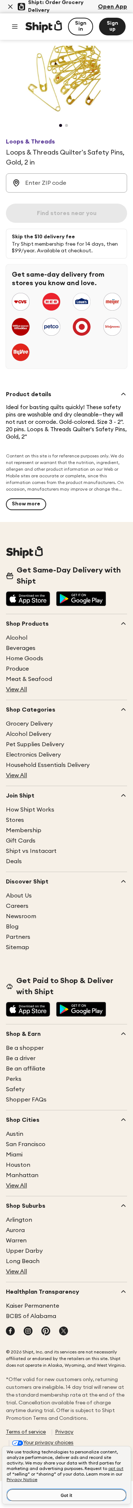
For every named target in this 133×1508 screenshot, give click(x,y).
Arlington (19, 1220)
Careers (17, 906)
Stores (15, 820)
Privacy (64, 1432)
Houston (18, 1165)
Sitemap (17, 947)
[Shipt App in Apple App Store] (28, 599)
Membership (23, 830)
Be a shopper (25, 1048)
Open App (112, 7)
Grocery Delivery (29, 724)
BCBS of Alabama (31, 1316)
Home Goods (24, 658)
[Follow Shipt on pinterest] (45, 1332)
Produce (17, 669)
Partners (18, 937)
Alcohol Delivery (28, 734)
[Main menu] (14, 26)
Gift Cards (20, 841)
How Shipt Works (30, 810)
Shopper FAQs (26, 1100)
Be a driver (20, 1058)
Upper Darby (24, 1251)
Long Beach (23, 1261)
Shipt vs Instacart (31, 851)
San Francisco (25, 1144)
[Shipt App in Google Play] (81, 599)
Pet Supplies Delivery (35, 744)
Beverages (20, 648)
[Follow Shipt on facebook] (10, 1332)
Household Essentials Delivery (48, 765)
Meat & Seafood (29, 679)
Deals (14, 861)
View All (16, 689)
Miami (14, 1155)
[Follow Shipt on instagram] (28, 1332)
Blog (12, 927)
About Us (19, 896)
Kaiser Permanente (32, 1306)
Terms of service (26, 1432)
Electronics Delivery (33, 755)
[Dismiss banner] (10, 6)
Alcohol (16, 638)
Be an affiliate (25, 1069)
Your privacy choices (48, 1442)
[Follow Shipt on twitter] (63, 1332)
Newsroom (21, 916)
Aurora (15, 1230)
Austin (14, 1134)
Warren (16, 1241)
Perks (13, 1079)
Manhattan (22, 1175)
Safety (15, 1089)
